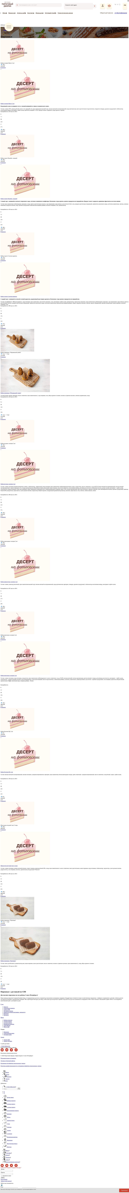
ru (4, 1091)
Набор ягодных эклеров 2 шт (8, 484)
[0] (109, 6)
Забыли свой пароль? (6, 1181)
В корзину (3, 67)
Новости (6, 1007)
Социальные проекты (9, 1008)
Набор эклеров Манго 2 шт (7, 103)
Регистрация (4, 1179)
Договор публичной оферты (8, 1060)
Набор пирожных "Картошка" (8, 961)
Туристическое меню (65, 13)
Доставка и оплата (8, 1011)
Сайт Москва (7, 1025)
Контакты (30, 13)
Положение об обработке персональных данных (13, 1063)
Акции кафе (7, 1039)
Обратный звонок (106, 13)
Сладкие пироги (8, 1022)
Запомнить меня (7, 1175)
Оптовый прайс (50, 13)
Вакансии (11, 13)
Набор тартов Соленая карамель (9, 296)
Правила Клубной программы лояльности (14, 1012)
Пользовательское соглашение (8, 1058)
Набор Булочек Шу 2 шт (7, 772)
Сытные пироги (8, 1021)
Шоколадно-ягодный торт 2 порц (9, 865)
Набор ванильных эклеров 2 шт (9, 675)
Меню (5, 13)
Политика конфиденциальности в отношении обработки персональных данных (21, 1066)
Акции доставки (8, 1041)
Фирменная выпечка (9, 1024)
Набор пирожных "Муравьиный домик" (11, 393)
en (4, 1093)
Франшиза (39, 13)
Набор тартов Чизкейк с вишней (9, 198)
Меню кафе (6, 1026)
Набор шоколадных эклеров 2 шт (9, 581)
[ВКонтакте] (2, 1185)
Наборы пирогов (8, 1020)
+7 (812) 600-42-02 (121, 13)
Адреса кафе (21, 13)
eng (125, 5)
